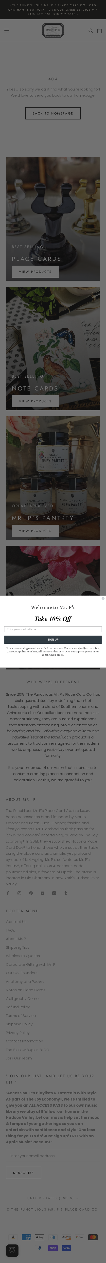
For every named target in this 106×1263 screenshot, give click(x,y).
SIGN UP (53, 639)
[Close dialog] (103, 598)
